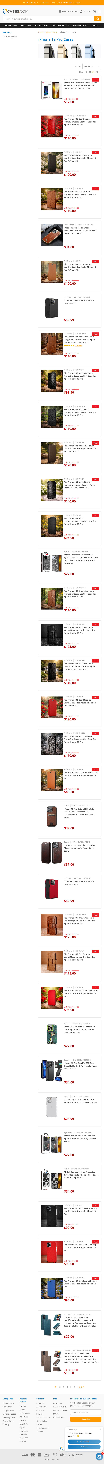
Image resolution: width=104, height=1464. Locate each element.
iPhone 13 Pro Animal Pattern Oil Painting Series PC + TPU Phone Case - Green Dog (79, 1029)
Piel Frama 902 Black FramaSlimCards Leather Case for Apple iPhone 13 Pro (80, 521)
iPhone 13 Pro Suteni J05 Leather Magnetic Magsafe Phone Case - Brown (79, 848)
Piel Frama (24, 1417)
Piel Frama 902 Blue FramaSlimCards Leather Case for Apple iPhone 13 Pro (81, 1284)
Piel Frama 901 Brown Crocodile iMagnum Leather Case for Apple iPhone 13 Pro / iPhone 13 (80, 339)
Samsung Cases (80, 25)
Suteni (22, 1409)
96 (100, 72)
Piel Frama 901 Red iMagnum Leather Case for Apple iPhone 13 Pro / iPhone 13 (80, 703)
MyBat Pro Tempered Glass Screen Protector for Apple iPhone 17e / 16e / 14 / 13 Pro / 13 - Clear (80, 85)
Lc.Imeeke (24, 1431)
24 (90, 72)
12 (86, 72)
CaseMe (23, 1406)
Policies (39, 1424)
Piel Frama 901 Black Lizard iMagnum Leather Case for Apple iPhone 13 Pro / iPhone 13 (80, 485)
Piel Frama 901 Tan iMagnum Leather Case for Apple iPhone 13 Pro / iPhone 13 (80, 267)
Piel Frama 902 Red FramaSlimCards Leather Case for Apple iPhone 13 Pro (81, 993)
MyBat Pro (24, 1424)
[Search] (97, 18)
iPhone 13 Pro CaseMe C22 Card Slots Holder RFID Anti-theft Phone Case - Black (81, 1066)
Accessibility (41, 1407)
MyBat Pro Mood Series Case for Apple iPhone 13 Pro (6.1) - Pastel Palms (80, 1138)
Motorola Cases (61, 25)
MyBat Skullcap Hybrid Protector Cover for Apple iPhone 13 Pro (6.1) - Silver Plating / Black (81, 1175)
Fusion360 (24, 1438)
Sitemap (6, 1424)
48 (97, 72)
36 (93, 72)
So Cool (23, 1420)
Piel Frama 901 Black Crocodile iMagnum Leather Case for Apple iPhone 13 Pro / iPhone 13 (80, 666)
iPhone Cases (11, 25)
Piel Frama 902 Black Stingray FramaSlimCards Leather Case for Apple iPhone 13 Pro (80, 739)
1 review (78, 346)
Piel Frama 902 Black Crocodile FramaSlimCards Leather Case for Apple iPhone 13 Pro (80, 376)
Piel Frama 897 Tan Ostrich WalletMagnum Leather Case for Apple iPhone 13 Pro (79, 957)
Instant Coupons (43, 1417)
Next (80, 1387)
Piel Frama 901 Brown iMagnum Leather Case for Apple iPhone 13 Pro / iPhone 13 (80, 448)
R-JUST (22, 1427)
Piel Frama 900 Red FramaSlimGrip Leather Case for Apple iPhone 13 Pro (80, 1247)
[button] (99, 1456)
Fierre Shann (25, 1413)
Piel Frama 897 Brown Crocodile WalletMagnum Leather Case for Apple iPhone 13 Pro (79, 920)
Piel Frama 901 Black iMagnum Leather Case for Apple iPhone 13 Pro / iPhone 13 (80, 158)
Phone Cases (8, 1421)
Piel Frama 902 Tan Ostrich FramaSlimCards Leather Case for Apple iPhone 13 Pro (80, 194)
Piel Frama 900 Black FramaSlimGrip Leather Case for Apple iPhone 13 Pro (81, 1211)
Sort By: (78, 66)
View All (23, 1441)
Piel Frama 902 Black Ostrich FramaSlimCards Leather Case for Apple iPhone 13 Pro (80, 412)
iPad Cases (26, 25)
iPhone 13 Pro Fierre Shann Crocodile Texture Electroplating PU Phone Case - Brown (81, 230)
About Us (40, 1403)
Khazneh (23, 1434)
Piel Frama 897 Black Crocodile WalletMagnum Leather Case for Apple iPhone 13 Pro (79, 630)
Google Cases (41, 25)
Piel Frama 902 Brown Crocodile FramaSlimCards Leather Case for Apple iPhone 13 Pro (80, 594)
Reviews (39, 1431)
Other (95, 25)
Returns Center (42, 1428)
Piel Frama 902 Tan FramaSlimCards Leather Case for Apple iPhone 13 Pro (81, 775)
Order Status (41, 1421)
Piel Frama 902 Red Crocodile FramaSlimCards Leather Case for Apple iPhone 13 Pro (80, 122)
